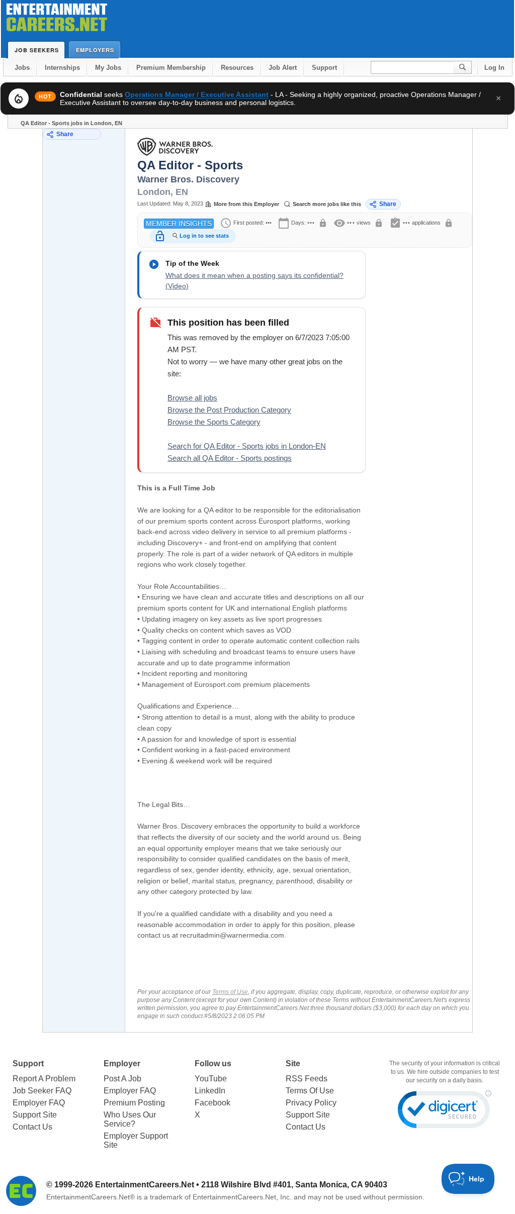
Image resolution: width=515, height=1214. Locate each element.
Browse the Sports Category (214, 422)
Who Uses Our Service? (130, 1119)
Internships (62, 67)
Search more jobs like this (327, 204)
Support (324, 67)
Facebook (212, 1102)
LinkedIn (210, 1090)
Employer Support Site (136, 1140)
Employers (95, 50)
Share (64, 134)
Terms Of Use (310, 1090)
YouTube (211, 1078)
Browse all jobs (192, 397)
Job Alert (283, 67)
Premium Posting (134, 1102)
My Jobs (108, 67)
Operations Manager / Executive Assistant (197, 94)
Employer (122, 1063)
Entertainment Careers (57, 20)
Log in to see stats (204, 236)
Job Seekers (37, 50)
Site (293, 1063)
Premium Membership (171, 67)
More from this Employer (246, 204)
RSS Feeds (306, 1078)
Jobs (22, 67)
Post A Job (122, 1078)
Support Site (35, 1114)
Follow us (213, 1063)
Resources (237, 67)
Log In (494, 67)
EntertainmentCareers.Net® (90, 1197)
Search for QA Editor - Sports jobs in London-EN (246, 446)
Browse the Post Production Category (229, 410)
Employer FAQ (39, 1102)
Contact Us (32, 1127)
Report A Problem (44, 1078)
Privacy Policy (311, 1102)
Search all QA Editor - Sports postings (229, 458)
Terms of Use (230, 991)
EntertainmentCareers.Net (144, 1184)
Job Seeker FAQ (42, 1090)
